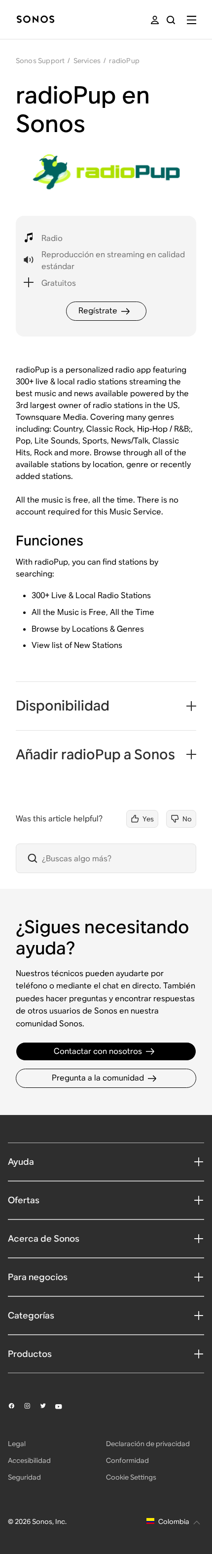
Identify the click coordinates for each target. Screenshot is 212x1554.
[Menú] (191, 20)
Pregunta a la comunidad (98, 1078)
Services (87, 60)
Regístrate (97, 310)
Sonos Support (40, 60)
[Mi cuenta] (155, 20)
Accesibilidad (29, 1460)
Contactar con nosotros (98, 1051)
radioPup (124, 60)
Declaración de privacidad (148, 1443)
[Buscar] (171, 20)
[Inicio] (35, 20)
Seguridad (24, 1477)
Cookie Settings (131, 1477)
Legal (17, 1443)
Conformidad (127, 1460)
